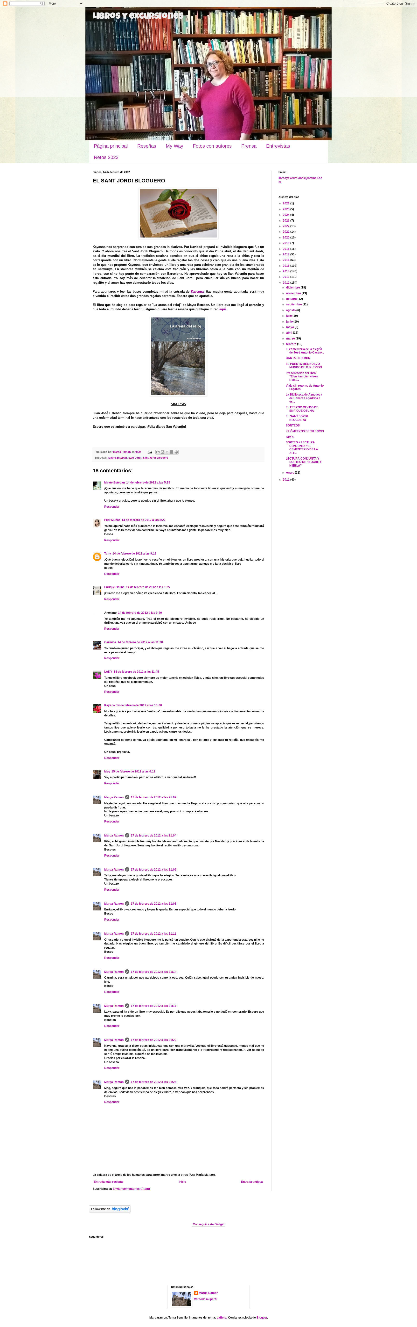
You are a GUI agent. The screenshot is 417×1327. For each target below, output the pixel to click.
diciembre (293, 287)
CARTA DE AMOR (298, 358)
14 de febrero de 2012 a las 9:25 (148, 587)
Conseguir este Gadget (208, 1224)
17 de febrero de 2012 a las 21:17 (153, 1006)
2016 (286, 260)
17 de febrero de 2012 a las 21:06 (153, 869)
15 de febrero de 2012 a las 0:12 (133, 771)
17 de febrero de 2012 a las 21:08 (153, 903)
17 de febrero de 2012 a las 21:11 (153, 933)
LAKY (108, 671)
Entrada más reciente (109, 1181)
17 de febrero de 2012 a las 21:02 (153, 797)
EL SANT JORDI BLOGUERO (297, 418)
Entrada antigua (252, 1181)
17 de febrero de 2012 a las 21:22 (153, 1040)
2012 (286, 282)
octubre (292, 299)
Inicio (182, 1181)
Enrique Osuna (114, 587)
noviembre (294, 293)
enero (290, 472)
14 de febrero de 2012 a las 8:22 (144, 520)
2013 (286, 277)
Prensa (249, 146)
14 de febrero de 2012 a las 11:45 (136, 671)
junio (289, 321)
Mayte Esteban (117, 457)
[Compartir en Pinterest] (176, 452)
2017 (286, 254)
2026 (286, 203)
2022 (286, 226)
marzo (291, 338)
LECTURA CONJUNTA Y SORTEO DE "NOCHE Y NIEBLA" (304, 462)
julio (289, 315)
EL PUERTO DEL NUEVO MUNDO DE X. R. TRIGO (304, 365)
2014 (286, 271)
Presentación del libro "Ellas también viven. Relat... (302, 376)
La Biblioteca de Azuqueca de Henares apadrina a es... (304, 398)
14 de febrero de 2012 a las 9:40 (140, 612)
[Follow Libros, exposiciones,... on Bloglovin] (110, 1211)
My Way (174, 146)
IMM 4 (290, 437)
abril (289, 332)
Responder (111, 506)
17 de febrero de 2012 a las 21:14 (153, 972)
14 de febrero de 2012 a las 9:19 (134, 553)
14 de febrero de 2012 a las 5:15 (148, 482)
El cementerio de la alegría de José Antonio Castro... (305, 350)
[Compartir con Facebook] (171, 452)
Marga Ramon (114, 797)
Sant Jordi (134, 457)
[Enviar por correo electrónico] (157, 452)
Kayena (109, 705)
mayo (290, 327)
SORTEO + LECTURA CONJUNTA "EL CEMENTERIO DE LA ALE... (302, 447)
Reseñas (146, 146)
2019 (286, 243)
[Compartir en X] (167, 452)
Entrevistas (278, 146)
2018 (286, 249)
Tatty (107, 553)
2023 (286, 220)
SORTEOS (293, 425)
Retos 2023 (106, 157)
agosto (291, 310)
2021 (286, 231)
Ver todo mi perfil (205, 1299)
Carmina (110, 642)
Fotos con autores (212, 146)
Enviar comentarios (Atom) (131, 1188)
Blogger (262, 1317)
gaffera (222, 1317)
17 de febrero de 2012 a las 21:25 (153, 1082)
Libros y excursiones (138, 17)
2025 (286, 209)
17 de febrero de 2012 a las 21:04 (153, 835)
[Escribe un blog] (162, 452)
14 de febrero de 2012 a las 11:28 (140, 642)
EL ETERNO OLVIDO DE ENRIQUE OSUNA (302, 409)
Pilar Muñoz (112, 520)
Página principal (111, 146)
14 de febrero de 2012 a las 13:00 (139, 705)
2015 (286, 265)
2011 (286, 479)
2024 (286, 214)
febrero (291, 344)
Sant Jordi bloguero (155, 457)
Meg (107, 771)
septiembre (294, 304)
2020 (286, 237)
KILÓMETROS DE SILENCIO (305, 431)
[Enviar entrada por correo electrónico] (150, 451)
